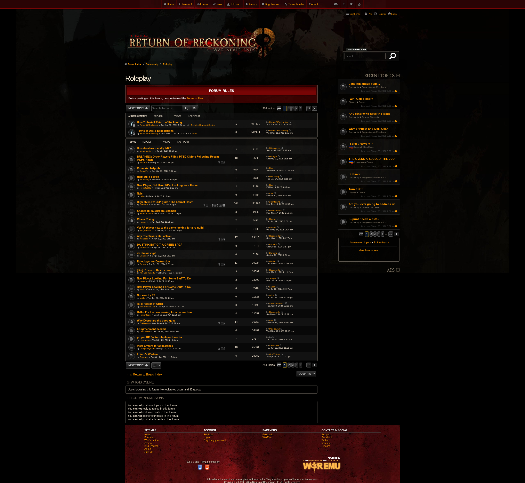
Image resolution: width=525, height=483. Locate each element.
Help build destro (148, 176)
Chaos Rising (145, 219)
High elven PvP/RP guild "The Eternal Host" (165, 202)
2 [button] (371, 233)
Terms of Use (195, 98)
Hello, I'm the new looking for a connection (164, 312)
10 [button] (390, 233)
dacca (143, 289)
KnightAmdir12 (147, 230)
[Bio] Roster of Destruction (154, 270)
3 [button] (375, 233)
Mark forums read (368, 250)
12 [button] (308, 108)
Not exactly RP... (147, 295)
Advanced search (357, 49)
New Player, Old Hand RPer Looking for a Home (167, 185)
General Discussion (371, 117)
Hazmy (143, 222)
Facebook (327, 437)
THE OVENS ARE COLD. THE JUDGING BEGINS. (374, 158)
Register (208, 434)
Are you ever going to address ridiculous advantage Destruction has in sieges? (374, 204)
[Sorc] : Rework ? (361, 143)
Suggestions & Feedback (374, 87)
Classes (352, 102)
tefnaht (272, 227)
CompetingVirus (147, 348)
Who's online (151, 440)
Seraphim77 (145, 151)
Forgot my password (214, 440)
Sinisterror (274, 346)
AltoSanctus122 (147, 273)
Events (369, 162)
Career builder (296, 4)
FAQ (370, 14)
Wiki (219, 4)
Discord (326, 446)
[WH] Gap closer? (361, 98)
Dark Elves (368, 147)
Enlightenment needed (151, 329)
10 (220, 205)
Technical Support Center (203, 125)
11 (224, 205)
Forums (148, 437)
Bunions (144, 247)
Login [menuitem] (394, 14)
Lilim (271, 320)
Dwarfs (362, 192)
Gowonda (267, 434)
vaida (142, 298)
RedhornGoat (146, 213)
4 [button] (379, 233)
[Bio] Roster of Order (150, 303)
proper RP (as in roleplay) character (159, 337)
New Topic (136, 108)
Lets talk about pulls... (364, 83)
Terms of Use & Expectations (155, 130)
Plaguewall (274, 329)
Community (354, 87)
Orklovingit (145, 323)
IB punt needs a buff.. (364, 219)
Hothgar (273, 156)
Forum (204, 4)
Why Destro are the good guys (156, 320)
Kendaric (144, 239)
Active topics (381, 242)
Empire (362, 102)
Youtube (326, 443)
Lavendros (145, 332)
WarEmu (267, 437)
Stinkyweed (274, 148)
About (314, 4)
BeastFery (145, 171)
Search (393, 57)
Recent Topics (379, 76)
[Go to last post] (396, 91)
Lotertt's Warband (148, 354)
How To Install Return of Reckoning (159, 122)
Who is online (142, 382)
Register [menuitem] (382, 14)
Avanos (143, 162)
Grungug (144, 357)
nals (142, 196)
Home (170, 4)
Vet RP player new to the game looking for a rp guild (170, 227)
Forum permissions (147, 398)
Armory (253, 4)
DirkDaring (274, 176)
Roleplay (138, 78)
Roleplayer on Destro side (153, 261)
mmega (143, 281)
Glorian (272, 261)
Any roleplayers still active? (154, 236)
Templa (272, 278)
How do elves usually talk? (154, 148)
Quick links (355, 14)
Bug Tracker (272, 4)
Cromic (143, 264)
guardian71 (274, 202)
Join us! (148, 451)
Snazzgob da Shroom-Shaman (156, 210)
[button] (361, 234)
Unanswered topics (360, 242)
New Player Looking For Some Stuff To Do (164, 278)
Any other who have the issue (369, 113)
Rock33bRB (145, 188)
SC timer (354, 174)
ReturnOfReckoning (149, 125)
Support (326, 434)
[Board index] (201, 33)
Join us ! (187, 4)
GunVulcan (274, 354)
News (194, 133)
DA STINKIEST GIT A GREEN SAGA (159, 244)
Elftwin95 (144, 205)
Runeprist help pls (148, 168)
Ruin (271, 168)
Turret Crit (356, 189)
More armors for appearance (155, 345)
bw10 (272, 337)
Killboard (236, 4)
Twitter (325, 440)
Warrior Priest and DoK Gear (368, 128)
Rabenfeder (275, 236)
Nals (140, 193)
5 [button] (382, 233)
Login (206, 437)
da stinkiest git (146, 253)
